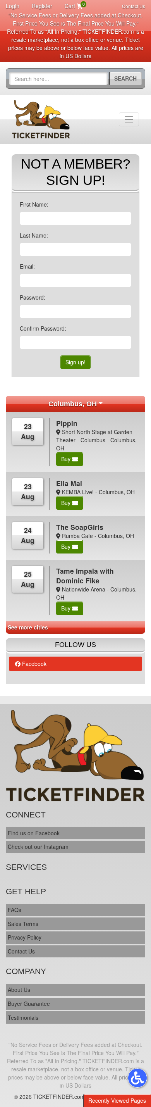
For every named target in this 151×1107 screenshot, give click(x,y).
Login (12, 6)
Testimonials (23, 1017)
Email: (27, 266)
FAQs (14, 910)
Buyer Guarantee (29, 1003)
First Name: (34, 204)
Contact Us (133, 6)
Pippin (66, 423)
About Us (19, 989)
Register (42, 6)
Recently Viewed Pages (117, 1100)
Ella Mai (69, 483)
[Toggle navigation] (129, 119)
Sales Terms (23, 924)
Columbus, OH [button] (72, 404)
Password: (32, 297)
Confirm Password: (43, 328)
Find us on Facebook (34, 833)
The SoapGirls (79, 527)
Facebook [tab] (33, 663)
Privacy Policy (24, 937)
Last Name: (34, 235)
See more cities (28, 627)
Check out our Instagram (38, 846)
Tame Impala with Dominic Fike (85, 575)
